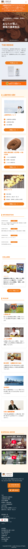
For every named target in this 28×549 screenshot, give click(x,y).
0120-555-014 (14, 485)
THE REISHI (6, 516)
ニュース (14, 235)
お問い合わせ (15, 490)
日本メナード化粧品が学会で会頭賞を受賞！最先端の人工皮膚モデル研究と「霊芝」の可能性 (13, 223)
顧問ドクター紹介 (5, 537)
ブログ (14, 220)
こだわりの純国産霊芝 (6, 504)
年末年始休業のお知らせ (6, 244)
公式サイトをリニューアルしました (8, 237)
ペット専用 (4, 541)
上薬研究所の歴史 (5, 499)
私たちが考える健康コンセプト (9, 507)
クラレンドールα (7, 521)
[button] (26, 39)
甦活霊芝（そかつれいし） (9, 518)
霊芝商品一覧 (4, 514)
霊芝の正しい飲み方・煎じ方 (8, 509)
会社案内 (3, 528)
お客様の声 (4, 535)
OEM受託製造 (4, 539)
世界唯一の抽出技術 (6, 502)
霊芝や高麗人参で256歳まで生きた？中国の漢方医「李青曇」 (13, 230)
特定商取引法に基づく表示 (7, 530)
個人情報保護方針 (5, 532)
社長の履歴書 (4, 500)
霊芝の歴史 (4, 506)
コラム (3, 523)
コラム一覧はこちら (14, 290)
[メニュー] (26, 2)
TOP (2, 495)
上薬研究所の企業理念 (6, 497)
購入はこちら (14, 63)
